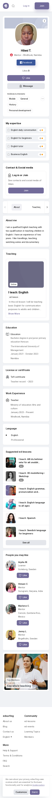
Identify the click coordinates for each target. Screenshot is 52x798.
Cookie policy (38, 785)
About (17, 207)
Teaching (36, 207)
